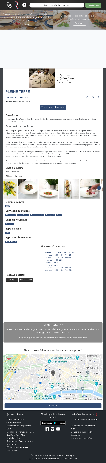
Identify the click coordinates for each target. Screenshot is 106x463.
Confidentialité (13, 438)
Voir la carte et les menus (53, 107)
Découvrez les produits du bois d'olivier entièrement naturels (79, 19)
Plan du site (11, 451)
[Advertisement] (53, 49)
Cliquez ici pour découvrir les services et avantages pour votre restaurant (53, 338)
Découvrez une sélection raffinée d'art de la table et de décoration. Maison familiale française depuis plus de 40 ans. (26, 19)
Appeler (53, 406)
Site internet (27, 279)
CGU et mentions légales (17, 447)
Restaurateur (93, 5)
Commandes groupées (81, 438)
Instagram (12, 279)
